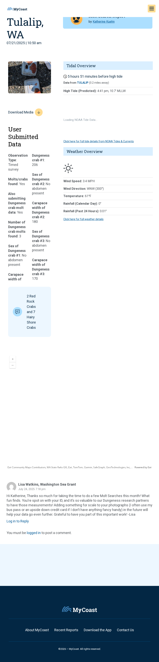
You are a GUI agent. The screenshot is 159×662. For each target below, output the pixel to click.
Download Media (20, 112)
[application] (79, 411)
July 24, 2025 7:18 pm (32, 489)
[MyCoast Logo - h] (17, 9)
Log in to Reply (18, 521)
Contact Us (125, 630)
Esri (149, 467)
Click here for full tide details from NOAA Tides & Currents (98, 141)
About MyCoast (37, 630)
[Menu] (152, 8)
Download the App (97, 630)
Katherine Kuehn (104, 21)
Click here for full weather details (83, 219)
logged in (34, 533)
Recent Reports (66, 630)
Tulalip (82, 82)
